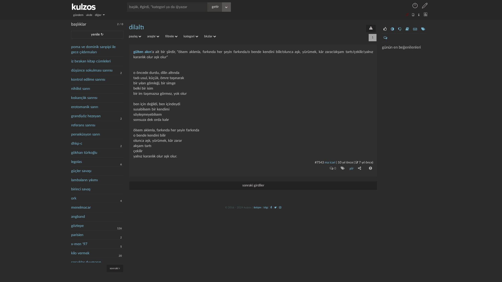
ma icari (330, 162)
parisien (77, 235)
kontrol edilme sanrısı (88, 79)
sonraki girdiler (253, 185)
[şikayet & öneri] (371, 28)
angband (78, 217)
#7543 (319, 162)
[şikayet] (370, 168)
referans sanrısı (83, 125)
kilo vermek (80, 253)
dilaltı (136, 27)
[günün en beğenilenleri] (385, 29)
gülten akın (142, 52)
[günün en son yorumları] (385, 38)
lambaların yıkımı (84, 180)
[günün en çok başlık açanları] (423, 29)
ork (73, 198)
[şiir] (342, 168)
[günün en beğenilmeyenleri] (400, 29)
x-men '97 (79, 244)
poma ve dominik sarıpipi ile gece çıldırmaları (93, 49)
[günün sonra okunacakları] (407, 29)
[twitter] (275, 207)
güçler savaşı (81, 171)
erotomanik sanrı (84, 107)
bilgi (266, 207)
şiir (351, 168)
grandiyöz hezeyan (86, 116)
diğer (98, 15)
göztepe (77, 226)
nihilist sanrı (80, 89)
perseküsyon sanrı (85, 134)
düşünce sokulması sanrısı (91, 70)
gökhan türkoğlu (84, 153)
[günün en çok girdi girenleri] (415, 29)
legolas (76, 162)
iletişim (257, 207)
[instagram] (280, 207)
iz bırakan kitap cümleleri (91, 61)
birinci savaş (80, 189)
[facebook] (271, 207)
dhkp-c (76, 143)
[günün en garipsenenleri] (392, 29)
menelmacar (81, 207)
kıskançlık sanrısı (84, 98)
